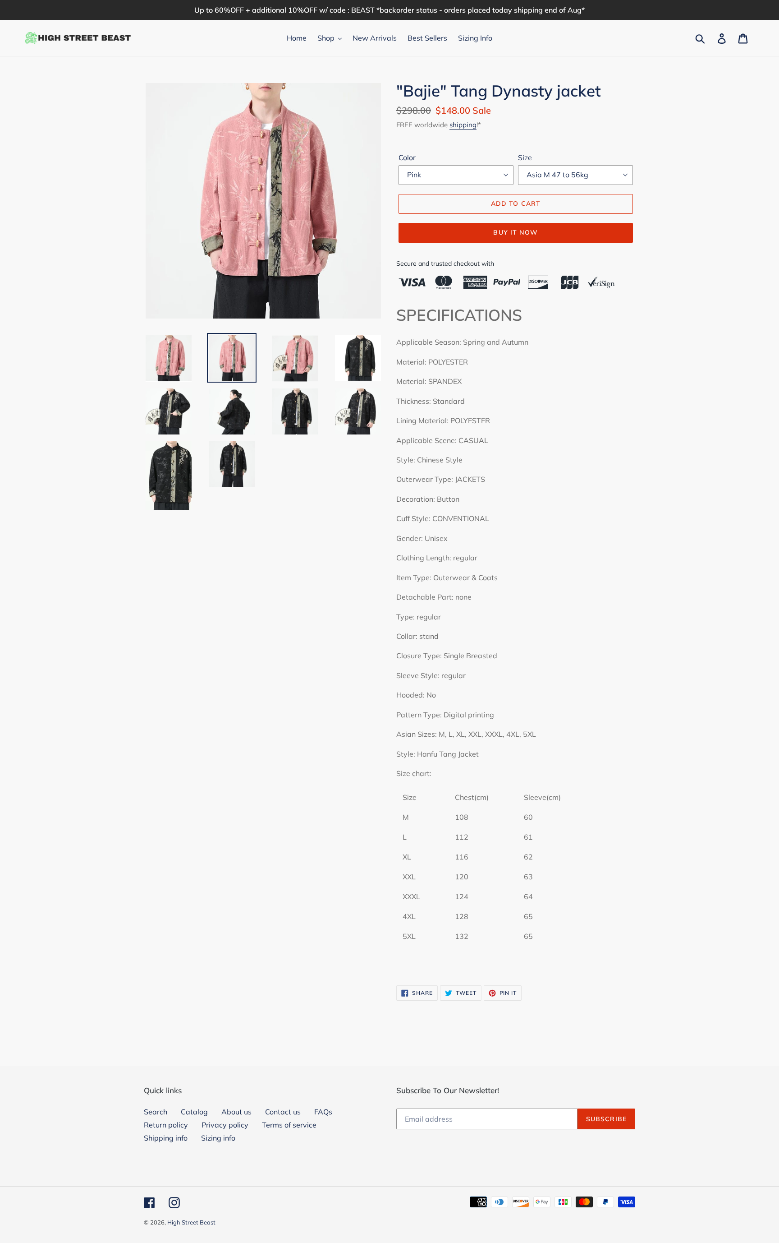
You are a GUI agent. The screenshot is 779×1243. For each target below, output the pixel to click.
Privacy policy (225, 1124)
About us (236, 1111)
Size (525, 157)
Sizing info (218, 1137)
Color (407, 157)
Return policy (166, 1124)
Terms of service (289, 1124)
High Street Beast (191, 1222)
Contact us (283, 1111)
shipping (463, 124)
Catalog (194, 1111)
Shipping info (166, 1137)
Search (155, 1111)
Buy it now (515, 232)
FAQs (323, 1111)
